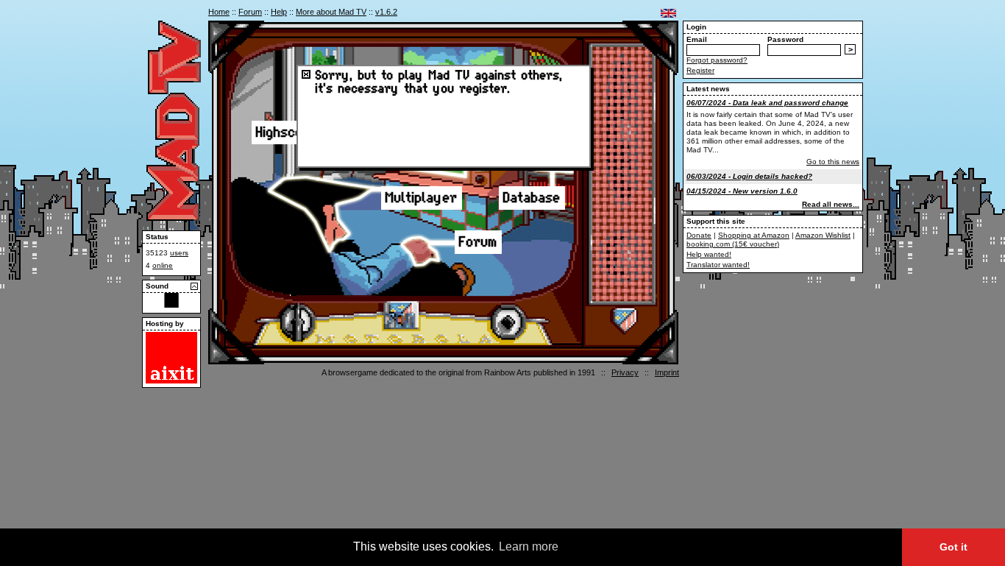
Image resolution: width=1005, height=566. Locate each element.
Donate (698, 235)
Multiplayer (422, 198)
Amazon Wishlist (822, 235)
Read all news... (830, 204)
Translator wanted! (718, 265)
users (179, 253)
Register (700, 70)
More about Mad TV (331, 11)
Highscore (287, 132)
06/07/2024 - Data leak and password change (767, 103)
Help (279, 11)
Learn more (528, 546)
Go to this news (832, 162)
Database (532, 198)
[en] (668, 13)
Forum (250, 11)
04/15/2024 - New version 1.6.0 (742, 191)
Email (696, 39)
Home (219, 11)
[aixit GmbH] (171, 381)
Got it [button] (953, 547)
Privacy (625, 372)
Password (785, 39)
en (668, 13)
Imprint (667, 372)
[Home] (173, 217)
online (162, 265)
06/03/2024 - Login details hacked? (749, 176)
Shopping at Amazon (753, 235)
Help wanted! (708, 254)
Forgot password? (716, 60)
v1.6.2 (386, 11)
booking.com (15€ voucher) (732, 244)
